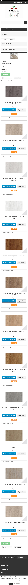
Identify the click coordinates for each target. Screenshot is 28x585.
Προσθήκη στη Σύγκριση (8, 117)
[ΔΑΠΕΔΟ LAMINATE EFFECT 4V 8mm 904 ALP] (14, 206)
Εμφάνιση (3, 69)
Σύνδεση (24, 2)
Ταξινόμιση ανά (4, 66)
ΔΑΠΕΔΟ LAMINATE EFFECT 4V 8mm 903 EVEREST (14, 179)
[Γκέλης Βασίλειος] (14, 11)
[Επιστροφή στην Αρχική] (2, 39)
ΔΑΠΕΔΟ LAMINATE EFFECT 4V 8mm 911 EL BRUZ (14, 408)
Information (6, 44)
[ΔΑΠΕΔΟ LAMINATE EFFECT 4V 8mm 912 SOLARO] (14, 435)
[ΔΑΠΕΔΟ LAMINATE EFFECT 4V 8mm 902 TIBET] (14, 129)
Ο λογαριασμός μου (7, 573)
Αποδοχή (11, 583)
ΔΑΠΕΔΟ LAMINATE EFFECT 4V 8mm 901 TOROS (14, 103)
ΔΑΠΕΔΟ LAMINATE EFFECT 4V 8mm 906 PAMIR (14, 294)
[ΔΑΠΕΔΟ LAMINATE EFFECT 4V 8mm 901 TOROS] (14, 91)
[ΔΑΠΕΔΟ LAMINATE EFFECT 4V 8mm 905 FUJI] (14, 244)
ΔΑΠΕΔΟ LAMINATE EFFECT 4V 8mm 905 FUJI (14, 255)
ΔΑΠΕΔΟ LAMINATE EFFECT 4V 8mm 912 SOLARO (14, 446)
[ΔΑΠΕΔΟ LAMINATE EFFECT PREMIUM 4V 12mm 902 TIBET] (14, 511)
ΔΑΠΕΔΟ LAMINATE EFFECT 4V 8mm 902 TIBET (14, 141)
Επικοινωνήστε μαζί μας (18, 2)
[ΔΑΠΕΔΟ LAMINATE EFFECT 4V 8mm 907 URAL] (14, 320)
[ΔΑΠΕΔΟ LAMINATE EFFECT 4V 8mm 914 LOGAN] (14, 473)
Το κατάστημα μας (8, 49)
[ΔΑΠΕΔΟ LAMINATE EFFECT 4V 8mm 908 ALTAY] (14, 358)
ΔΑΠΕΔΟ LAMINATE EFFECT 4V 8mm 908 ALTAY (14, 370)
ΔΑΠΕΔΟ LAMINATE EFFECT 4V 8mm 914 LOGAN (14, 485)
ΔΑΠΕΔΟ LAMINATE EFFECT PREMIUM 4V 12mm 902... (14, 523)
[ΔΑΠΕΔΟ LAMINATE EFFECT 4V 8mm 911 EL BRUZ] (14, 397)
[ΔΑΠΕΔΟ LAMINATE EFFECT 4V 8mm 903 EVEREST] (14, 167)
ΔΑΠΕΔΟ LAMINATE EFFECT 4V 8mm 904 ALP (14, 217)
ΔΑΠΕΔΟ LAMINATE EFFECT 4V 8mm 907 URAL (14, 332)
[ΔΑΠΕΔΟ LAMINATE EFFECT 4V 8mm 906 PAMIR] (14, 282)
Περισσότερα (17, 583)
